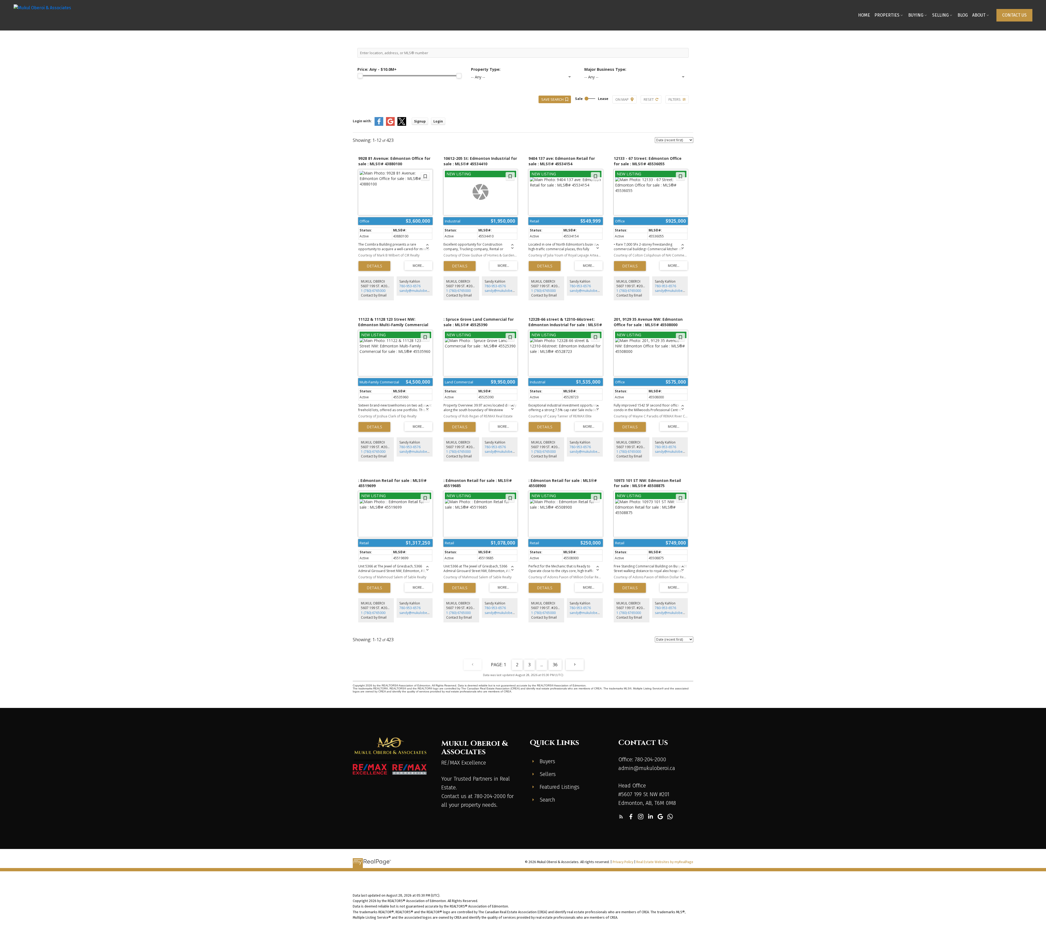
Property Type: (485, 69)
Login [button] (438, 121)
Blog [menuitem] (962, 15)
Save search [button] (552, 99)
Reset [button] (649, 99)
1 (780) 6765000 (373, 290)
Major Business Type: (605, 69)
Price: (377, 69)
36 (555, 665)
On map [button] (622, 99)
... (541, 665)
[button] (1014, 15)
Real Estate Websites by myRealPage (664, 862)
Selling (940, 15)
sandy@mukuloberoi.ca (417, 290)
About (979, 15)
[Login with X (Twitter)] (401, 124)
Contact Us (1014, 15)
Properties (886, 15)
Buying (915, 15)
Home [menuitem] (864, 15)
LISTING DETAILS (374, 266)
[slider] (360, 75)
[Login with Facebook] (379, 124)
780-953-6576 (410, 286)
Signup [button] (420, 121)
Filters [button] (674, 99)
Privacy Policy (623, 862)
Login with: (362, 121)
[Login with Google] (390, 124)
